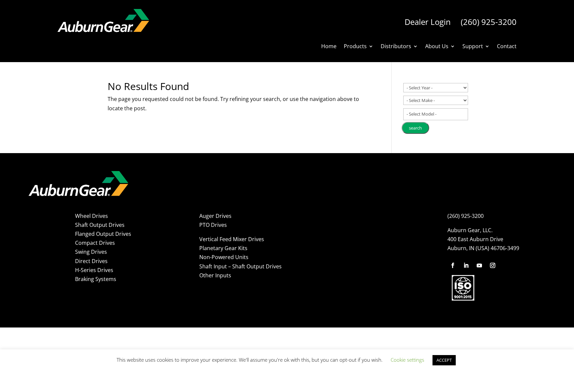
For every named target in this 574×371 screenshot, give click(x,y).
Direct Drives (91, 261)
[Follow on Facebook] (452, 265)
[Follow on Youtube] (479, 265)
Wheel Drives (91, 216)
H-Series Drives (94, 270)
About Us (436, 47)
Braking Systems (95, 279)
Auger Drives (215, 216)
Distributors (396, 47)
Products (355, 47)
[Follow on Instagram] (492, 265)
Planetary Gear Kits (223, 248)
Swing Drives (91, 251)
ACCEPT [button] (444, 360)
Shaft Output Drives (100, 225)
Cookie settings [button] (407, 359)
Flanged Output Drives (103, 233)
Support (472, 47)
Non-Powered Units (223, 257)
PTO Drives (213, 225)
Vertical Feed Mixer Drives (231, 239)
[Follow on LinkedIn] (466, 265)
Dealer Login (428, 21)
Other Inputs (215, 275)
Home (328, 47)
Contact (507, 47)
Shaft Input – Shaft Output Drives (240, 266)
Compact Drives (95, 242)
